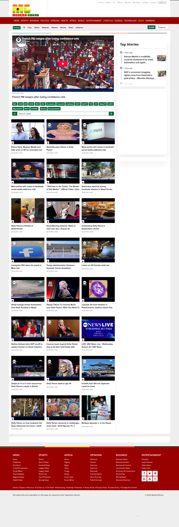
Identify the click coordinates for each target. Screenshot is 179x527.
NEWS (16, 20)
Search (163, 27)
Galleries (79, 27)
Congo (66, 471)
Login (161, 2)
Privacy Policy (101, 487)
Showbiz (145, 459)
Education (17, 465)
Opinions (93, 459)
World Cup (43, 474)
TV (114, 2)
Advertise (136, 2)
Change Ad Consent (129, 487)
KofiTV (110, 104)
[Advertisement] (88, 520)
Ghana (145, 2)
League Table (44, 471)
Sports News (43, 462)
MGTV (27, 108)
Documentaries (54, 108)
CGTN (31, 104)
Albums (54, 27)
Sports (41, 459)
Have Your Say (95, 477)
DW (25, 104)
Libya (66, 468)
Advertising (60, 487)
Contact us (40, 487)
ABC (43, 104)
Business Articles (122, 462)
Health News (18, 480)
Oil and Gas (120, 474)
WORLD (81, 20)
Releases (45, 27)
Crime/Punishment (20, 468)
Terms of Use (89, 487)
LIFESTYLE (108, 20)
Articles (93, 462)
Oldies (36, 27)
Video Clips (146, 468)
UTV (95, 104)
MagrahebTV (17, 108)
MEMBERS (150, 20)
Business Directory (123, 480)
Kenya (66, 474)
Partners (78, 487)
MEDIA (141, 20)
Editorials (93, 471)
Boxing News (44, 480)
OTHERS (34, 108)
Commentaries (96, 474)
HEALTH (64, 20)
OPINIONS (54, 20)
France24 (60, 104)
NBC (37, 104)
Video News (146, 465)
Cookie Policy (114, 487)
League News (44, 468)
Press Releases (18, 474)
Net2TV (84, 104)
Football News (44, 465)
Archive (17, 27)
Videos (120, 2)
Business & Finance (123, 465)
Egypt (66, 465)
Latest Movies (147, 462)
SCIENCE (119, 20)
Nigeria (67, 462)
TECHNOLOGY (130, 20)
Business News (122, 459)
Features (93, 465)
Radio (108, 2)
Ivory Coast (68, 477)
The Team (50, 487)
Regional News (18, 477)
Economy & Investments (125, 471)
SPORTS (24, 20)
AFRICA (73, 20)
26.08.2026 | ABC (17, 153)
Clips (30, 27)
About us (30, 487)
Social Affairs (18, 471)
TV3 (90, 104)
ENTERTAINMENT (94, 20)
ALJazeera (51, 104)
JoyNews (69, 104)
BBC (15, 104)
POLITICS (44, 20)
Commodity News (123, 468)
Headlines (17, 462)
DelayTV (103, 104)
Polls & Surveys (96, 480)
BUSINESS (34, 20)
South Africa (69, 480)
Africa (66, 459)
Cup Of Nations (45, 477)
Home (101, 2)
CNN (20, 104)
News (71, 27)
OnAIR (151, 27)
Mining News (121, 477)
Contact (153, 2)
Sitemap (70, 487)
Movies (128, 2)
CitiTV (77, 104)
